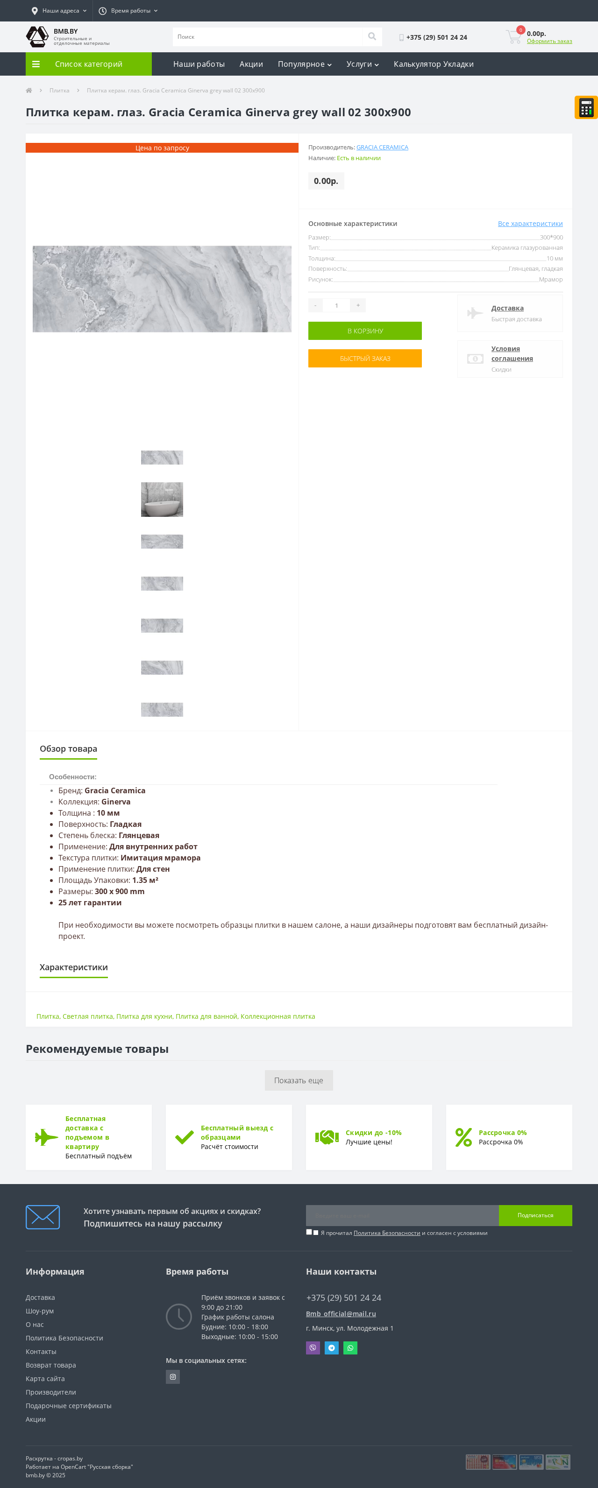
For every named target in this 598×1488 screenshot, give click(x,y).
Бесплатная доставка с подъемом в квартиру (87, 1132)
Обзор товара (68, 748)
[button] (59, 10)
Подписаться (536, 1215)
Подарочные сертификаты (69, 1405)
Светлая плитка (88, 1016)
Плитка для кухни (144, 1016)
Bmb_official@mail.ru (341, 1313)
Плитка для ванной (206, 1016)
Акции (251, 64)
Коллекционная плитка (278, 1016)
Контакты (41, 1351)
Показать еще (299, 1080)
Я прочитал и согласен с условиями (404, 1233)
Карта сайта (45, 1378)
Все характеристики (530, 223)
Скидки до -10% (374, 1132)
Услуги (359, 64)
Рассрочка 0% (503, 1132)
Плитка (60, 90)
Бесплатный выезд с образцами (237, 1132)
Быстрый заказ (338, 358)
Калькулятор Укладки (434, 64)
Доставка (507, 307)
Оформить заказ (549, 41)
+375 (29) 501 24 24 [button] (343, 1297)
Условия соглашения (512, 353)
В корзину (338, 330)
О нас (35, 1324)
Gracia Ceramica (382, 147)
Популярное (301, 64)
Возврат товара (51, 1365)
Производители (51, 1392)
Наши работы (199, 64)
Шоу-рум (40, 1310)
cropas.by (70, 1458)
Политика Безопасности (387, 1233)
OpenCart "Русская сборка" (97, 1467)
